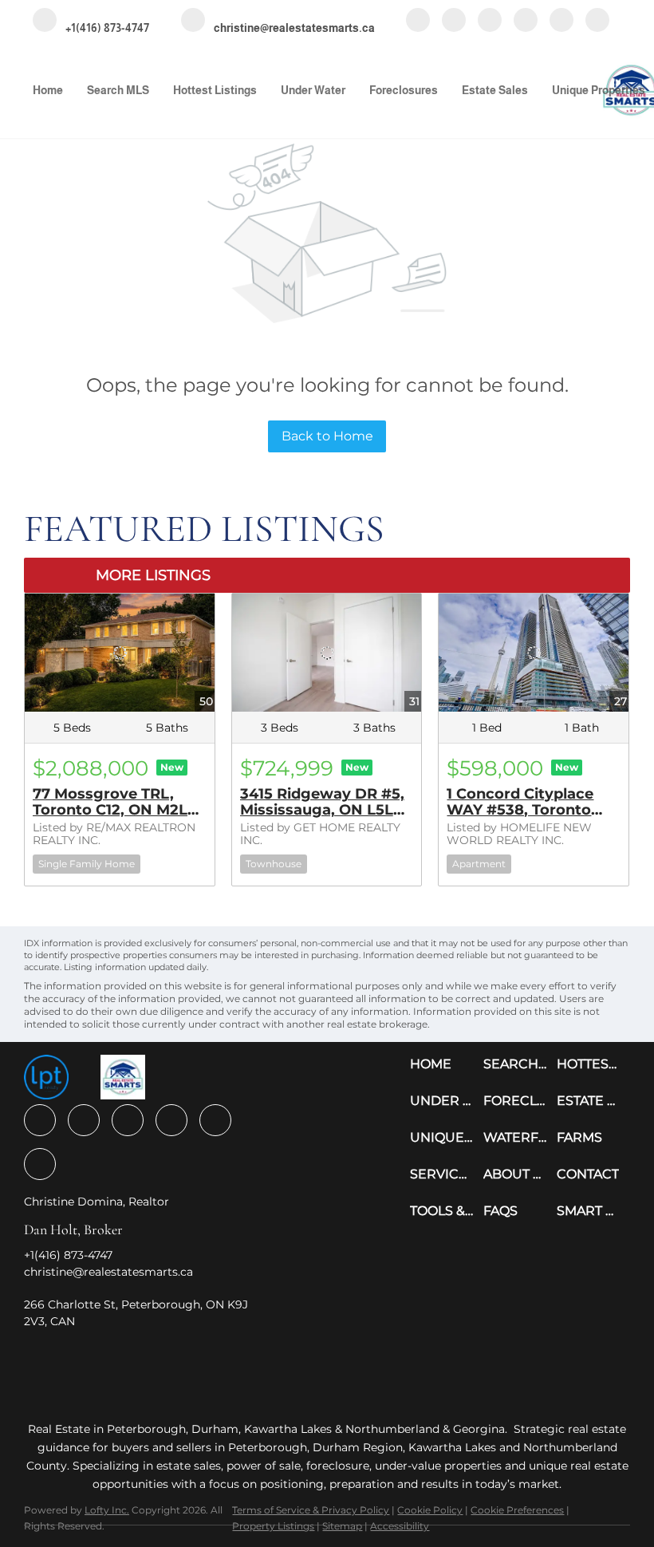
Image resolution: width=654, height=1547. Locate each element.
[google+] (597, 21)
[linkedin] (454, 21)
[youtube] (526, 21)
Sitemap (342, 1526)
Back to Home (327, 436)
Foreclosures (403, 90)
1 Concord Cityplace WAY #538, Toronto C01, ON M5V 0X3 (520, 810)
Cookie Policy (430, 1510)
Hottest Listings (215, 90)
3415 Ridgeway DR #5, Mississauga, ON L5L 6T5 (322, 810)
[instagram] (490, 21)
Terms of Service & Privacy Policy (310, 1510)
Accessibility (399, 1526)
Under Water (313, 90)
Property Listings (273, 1526)
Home (48, 90)
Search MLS (118, 90)
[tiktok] (561, 21)
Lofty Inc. (107, 1510)
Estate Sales (495, 90)
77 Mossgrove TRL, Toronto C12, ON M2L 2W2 (110, 810)
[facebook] (418, 21)
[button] (446, 1064)
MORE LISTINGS (153, 575)
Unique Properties (598, 90)
